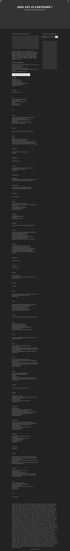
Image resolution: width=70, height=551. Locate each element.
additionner (34, 545)
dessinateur (27, 543)
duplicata (55, 515)
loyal (17, 516)
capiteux (33, 517)
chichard (28, 519)
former (13, 537)
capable (31, 528)
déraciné (40, 546)
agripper (47, 536)
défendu (20, 528)
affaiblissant (50, 504)
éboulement (18, 527)
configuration (28, 52)
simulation (21, 515)
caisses (33, 544)
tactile (21, 531)
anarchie (49, 546)
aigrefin (24, 545)
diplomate (55, 513)
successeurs (49, 515)
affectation (39, 513)
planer (46, 512)
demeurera (20, 543)
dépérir (54, 536)
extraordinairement (25, 517)
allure (26, 51)
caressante (24, 521)
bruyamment (48, 511)
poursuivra (44, 511)
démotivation (19, 521)
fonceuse (47, 526)
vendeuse (39, 543)
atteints (28, 537)
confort (47, 534)
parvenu (13, 504)
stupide (42, 528)
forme (35, 55)
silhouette (25, 57)
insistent (20, 545)
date (18, 546)
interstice (28, 514)
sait (22, 518)
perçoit (50, 544)
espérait (48, 521)
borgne (17, 544)
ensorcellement (42, 512)
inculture (25, 519)
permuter (16, 510)
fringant (30, 536)
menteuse (36, 503)
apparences (19, 52)
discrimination (26, 515)
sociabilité (45, 503)
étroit (33, 536)
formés (13, 56)
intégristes (45, 532)
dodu (40, 518)
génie (25, 534)
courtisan (13, 527)
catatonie (32, 516)
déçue (35, 516)
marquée (37, 512)
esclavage (26, 512)
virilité (52, 510)
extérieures (14, 55)
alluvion (24, 531)
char (15, 516)
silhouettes (30, 57)
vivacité (17, 545)
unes (15, 535)
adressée (13, 544)
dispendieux (14, 533)
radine (22, 542)
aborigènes (14, 547)
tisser (21, 527)
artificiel (34, 518)
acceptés (47, 509)
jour (16, 56)
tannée (37, 529)
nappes (47, 527)
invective (13, 519)
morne (50, 534)
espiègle (13, 513)
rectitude (51, 543)
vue (17, 59)
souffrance (46, 504)
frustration (39, 527)
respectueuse (50, 545)
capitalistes (14, 517)
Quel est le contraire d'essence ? (21, 34)
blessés (27, 532)
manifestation (18, 547)
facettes (28, 55)
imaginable (36, 530)
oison (37, 520)
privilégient (43, 513)
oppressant (25, 530)
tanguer (50, 520)
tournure (13, 59)
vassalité (41, 510)
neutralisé (19, 526)
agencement (14, 536)
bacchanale (46, 520)
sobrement (54, 509)
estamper (22, 511)
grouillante (41, 542)
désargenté (14, 542)
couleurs (13, 53)
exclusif (54, 535)
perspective (14, 57)
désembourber (51, 527)
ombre (27, 56)
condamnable (14, 521)
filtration (13, 511)
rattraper (43, 518)
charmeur (38, 528)
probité (30, 546)
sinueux (29, 527)
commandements (18, 537)
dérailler (53, 520)
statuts (51, 509)
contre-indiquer (17, 511)
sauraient (20, 516)
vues (19, 59)
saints (52, 517)
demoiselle (14, 515)
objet (13, 514)
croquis (17, 530)
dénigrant (44, 515)
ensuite (23, 543)
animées (32, 530)
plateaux (37, 546)
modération (43, 545)
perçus (35, 504)
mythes (44, 529)
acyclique (32, 504)
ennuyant (25, 536)
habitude (37, 518)
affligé (50, 526)
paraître (35, 56)
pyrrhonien (54, 519)
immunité (25, 503)
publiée (16, 531)
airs (23, 51)
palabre (26, 513)
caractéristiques (48, 517)
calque (35, 535)
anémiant (43, 527)
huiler (26, 504)
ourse (25, 532)
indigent (24, 516)
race (40, 509)
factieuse (17, 515)
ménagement (21, 530)
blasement (55, 527)
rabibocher (49, 503)
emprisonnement (26, 546)
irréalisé (16, 504)
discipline (38, 516)
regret (27, 516)
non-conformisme (23, 529)
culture (17, 528)
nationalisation (14, 520)
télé (56, 526)
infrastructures (41, 530)
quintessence (52, 533)
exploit (41, 514)
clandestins (41, 529)
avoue (13, 535)
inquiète (27, 545)
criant (27, 526)
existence (30, 53)
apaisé (29, 510)
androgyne (43, 517)
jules (26, 527)
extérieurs (19, 55)
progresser (21, 503)
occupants (29, 518)
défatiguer (38, 531)
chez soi (13, 543)
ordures (48, 542)
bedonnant (55, 537)
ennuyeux (31, 520)
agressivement (14, 526)
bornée (19, 529)
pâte (38, 509)
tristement (53, 534)
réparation (31, 537)
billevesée (45, 535)
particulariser (43, 509)
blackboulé (33, 513)
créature (53, 532)
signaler (28, 542)
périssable (42, 504)
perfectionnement (25, 533)
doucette (54, 510)
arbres (19, 531)
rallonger (36, 526)
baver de (44, 542)
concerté (26, 53)
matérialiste (31, 521)
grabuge (30, 512)
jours (19, 56)
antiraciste (53, 503)
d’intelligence (55, 504)
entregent (19, 509)
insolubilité (33, 526)
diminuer (48, 531)
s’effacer (24, 542)
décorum (44, 537)
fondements (32, 519)
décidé (34, 510)
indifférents (41, 534)
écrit (42, 503)
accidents (18, 51)
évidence (40, 533)
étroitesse (34, 512)
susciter (27, 521)
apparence (14, 52)
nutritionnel (37, 515)
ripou (29, 516)
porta (31, 514)
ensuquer (13, 530)
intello (30, 517)
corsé (56, 533)
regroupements (18, 532)
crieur (45, 528)
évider (29, 504)
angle (32, 51)
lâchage (22, 536)
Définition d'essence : (18, 62)
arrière (41, 544)
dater (34, 520)
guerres (44, 534)
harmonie (15, 514)
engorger (55, 517)
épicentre (53, 512)
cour (40, 536)
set (43, 514)
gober (36, 513)
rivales (53, 542)
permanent (18, 542)
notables (39, 503)
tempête (50, 530)
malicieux (37, 510)
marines (49, 510)
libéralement (50, 535)
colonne (42, 521)
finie (21, 533)
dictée (56, 542)
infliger (13, 516)
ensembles (20, 504)
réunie (16, 534)
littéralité (40, 519)
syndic (28, 534)
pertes (30, 515)
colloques (35, 521)
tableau (34, 57)
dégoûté (13, 510)
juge (28, 536)
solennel (29, 530)
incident (53, 530)
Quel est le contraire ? (35, 7)
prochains (38, 535)
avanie (49, 543)
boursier (21, 546)
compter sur (30, 509)
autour (42, 543)
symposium (44, 519)
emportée (50, 536)
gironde (24, 504)
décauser (40, 537)
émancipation (35, 532)
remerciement (37, 514)
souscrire (40, 511)
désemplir (33, 546)
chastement (25, 510)
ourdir (36, 517)
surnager (42, 531)
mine (21, 56)
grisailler (36, 527)
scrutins (25, 518)
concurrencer (33, 529)
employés (43, 536)
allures (29, 51)
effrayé (13, 509)
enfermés (13, 528)
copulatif (29, 503)
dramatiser (28, 529)
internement (52, 531)
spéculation (39, 545)
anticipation (18, 517)
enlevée (46, 514)
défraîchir (42, 535)
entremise (32, 527)
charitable (23, 528)
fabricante (27, 520)
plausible (13, 534)
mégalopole (55, 518)
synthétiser (45, 516)
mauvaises (55, 543)
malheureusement (20, 535)
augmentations (31, 534)
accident (13, 51)
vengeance (27, 528)
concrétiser (51, 529)
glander (53, 546)
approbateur (33, 511)
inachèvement (36, 542)
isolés (51, 542)
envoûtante (31, 535)
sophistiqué (17, 518)
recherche (13, 532)
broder (24, 535)
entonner (39, 532)
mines (24, 56)
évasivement (28, 531)
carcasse (36, 511)
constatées (48, 528)
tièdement (34, 509)
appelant (43, 526)
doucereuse (51, 537)
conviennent (14, 512)
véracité (53, 544)
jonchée (44, 544)
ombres (31, 56)
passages (53, 526)
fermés (41, 516)
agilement (30, 545)
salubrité (24, 514)
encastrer (23, 520)
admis (47, 546)
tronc (51, 521)
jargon (48, 537)
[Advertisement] (35, 18)
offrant (29, 511)
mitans (13, 531)
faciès (31, 55)
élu (21, 517)
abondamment (20, 514)
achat (45, 521)
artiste (49, 516)
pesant (53, 515)
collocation (21, 519)
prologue (45, 543)
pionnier (13, 518)
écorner (47, 544)
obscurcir (27, 535)
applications (53, 511)
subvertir (17, 503)
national (26, 511)
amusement (50, 518)
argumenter (45, 510)
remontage (20, 544)
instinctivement (33, 531)
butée (48, 519)
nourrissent (31, 542)
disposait (30, 533)
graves (22, 534)
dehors (17, 53)
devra (46, 545)
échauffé (24, 544)
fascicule (32, 503)
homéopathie (19, 520)
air (21, 51)
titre (53, 516)
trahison (26, 509)
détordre (23, 509)
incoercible (36, 534)
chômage (33, 515)
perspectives (20, 57)
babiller (30, 526)
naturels (39, 520)
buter (33, 514)
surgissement (37, 536)
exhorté (19, 534)
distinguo (49, 512)
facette (23, 55)
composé (21, 53)
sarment (29, 513)
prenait (24, 527)
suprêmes (35, 543)
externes (39, 521)
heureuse (41, 515)
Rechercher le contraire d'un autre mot (21, 74)
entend (16, 509)
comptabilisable (23, 537)
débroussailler (37, 544)
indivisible (27, 544)
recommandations (51, 514)
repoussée (35, 528)
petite (21, 518)
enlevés (46, 518)
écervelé (51, 513)
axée (22, 532)
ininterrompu (46, 530)
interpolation (23, 526)
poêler (16, 543)
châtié (56, 530)
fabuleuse (43, 533)
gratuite (50, 519)
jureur (42, 532)
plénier (53, 521)
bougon (45, 531)
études (16, 513)
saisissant (18, 536)
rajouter (43, 520)
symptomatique (14, 529)
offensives (48, 513)
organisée (39, 517)
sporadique (14, 503)
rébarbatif (18, 533)
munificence (22, 513)
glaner (51, 516)
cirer (31, 544)
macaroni (18, 512)
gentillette (13, 545)
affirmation (49, 532)
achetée (38, 504)
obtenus (30, 532)
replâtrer (52, 528)
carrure (23, 52)
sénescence (22, 512)
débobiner (47, 533)
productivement (14, 546)
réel (19, 513)
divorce (31, 510)
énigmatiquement (35, 533)
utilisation (17, 519)
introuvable (36, 519)
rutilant (55, 529)
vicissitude (31, 543)
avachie (44, 546)
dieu (31, 518)
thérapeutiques (36, 537)
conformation (35, 52)
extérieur (35, 53)
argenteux (20, 510)
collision (47, 529)
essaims (40, 526)
